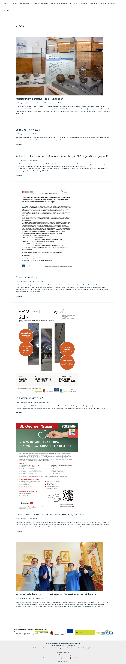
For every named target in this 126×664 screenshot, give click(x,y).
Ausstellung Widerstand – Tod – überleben (39, 98)
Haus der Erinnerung (41, 3)
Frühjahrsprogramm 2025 (30, 398)
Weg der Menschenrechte (59, 3)
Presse (29, 281)
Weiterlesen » (20, 118)
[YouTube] (64, 661)
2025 (17, 103)
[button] (30, 3)
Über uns (14, 3)
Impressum (66, 658)
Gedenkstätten (24, 3)
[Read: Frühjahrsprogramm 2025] (47, 350)
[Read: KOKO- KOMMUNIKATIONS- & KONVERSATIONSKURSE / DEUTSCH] (47, 467)
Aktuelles (94, 3)
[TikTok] (67, 661)
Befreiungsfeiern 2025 (28, 129)
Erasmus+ (73, 3)
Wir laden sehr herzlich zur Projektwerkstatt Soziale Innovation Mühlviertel (56, 594)
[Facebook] (59, 661)
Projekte (84, 3)
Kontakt (6, 10)
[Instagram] (61, 661)
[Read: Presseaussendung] (47, 229)
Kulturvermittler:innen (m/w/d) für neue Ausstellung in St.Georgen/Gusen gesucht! (62, 156)
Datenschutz (75, 658)
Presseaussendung (26, 277)
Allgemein (23, 103)
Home (6, 3)
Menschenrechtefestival (108, 3)
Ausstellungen (32, 103)
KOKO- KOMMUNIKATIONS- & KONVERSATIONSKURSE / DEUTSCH (50, 514)
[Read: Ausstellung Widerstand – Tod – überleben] (59, 66)
